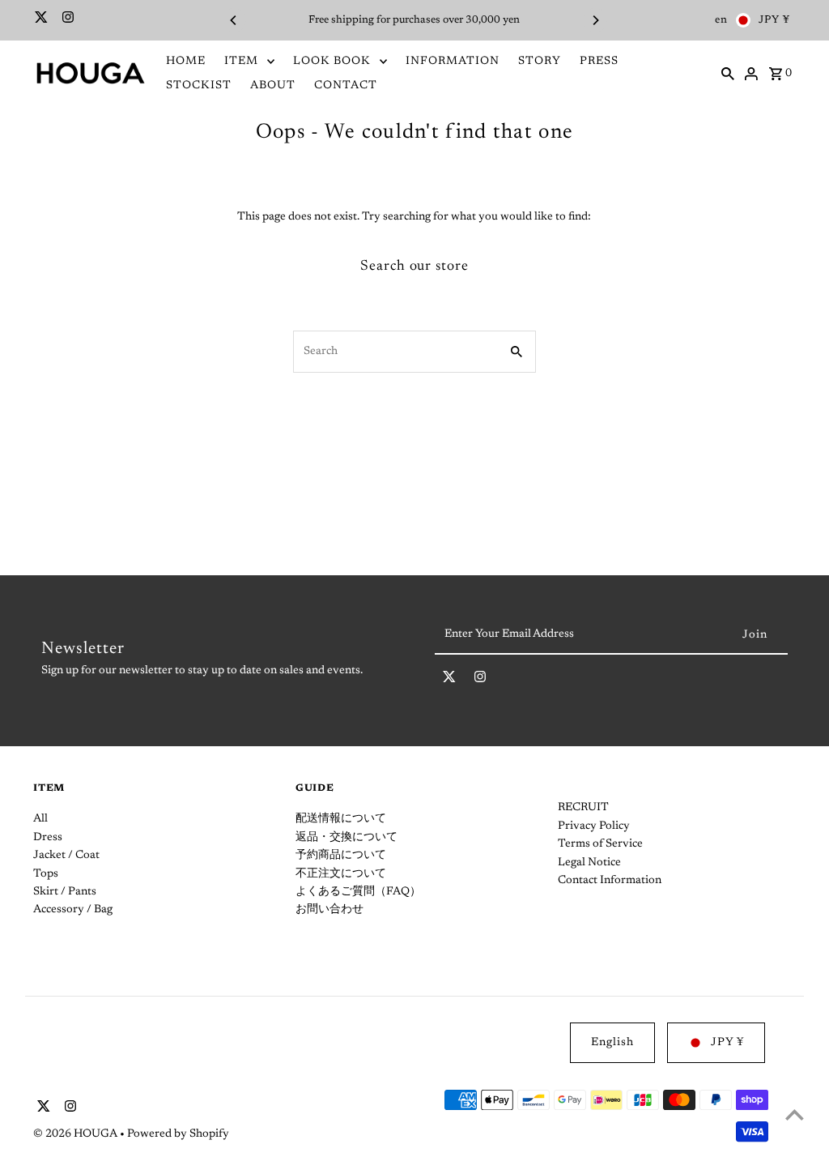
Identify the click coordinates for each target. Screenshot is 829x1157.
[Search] (727, 73)
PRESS (599, 61)
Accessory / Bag (73, 910)
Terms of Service (600, 844)
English (612, 1042)
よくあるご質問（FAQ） (358, 892)
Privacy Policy (594, 826)
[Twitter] (39, 20)
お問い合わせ (329, 910)
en (721, 20)
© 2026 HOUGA (76, 1134)
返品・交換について (346, 837)
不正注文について (340, 874)
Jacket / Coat (66, 855)
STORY (539, 61)
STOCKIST (199, 86)
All (40, 819)
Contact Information (609, 880)
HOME (186, 61)
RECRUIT (583, 807)
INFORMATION (453, 61)
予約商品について (340, 855)
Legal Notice (589, 863)
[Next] (595, 20)
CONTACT (345, 86)
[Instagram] (66, 20)
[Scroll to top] (794, 1114)
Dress (47, 837)
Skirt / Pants (64, 892)
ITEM (241, 61)
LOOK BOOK (332, 61)
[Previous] (234, 20)
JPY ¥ (774, 20)
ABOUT (272, 86)
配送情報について (340, 819)
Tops (45, 874)
